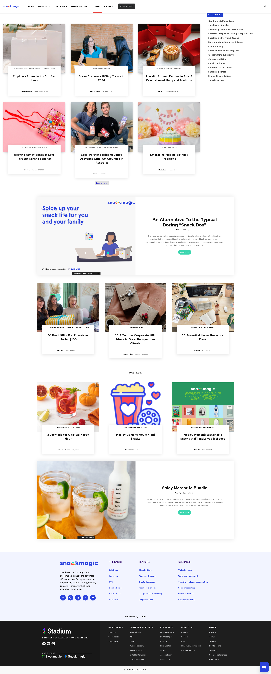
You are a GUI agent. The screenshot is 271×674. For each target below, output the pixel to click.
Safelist (212, 641)
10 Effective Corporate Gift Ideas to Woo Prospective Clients (135, 339)
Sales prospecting (186, 588)
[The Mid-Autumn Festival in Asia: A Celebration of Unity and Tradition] (169, 48)
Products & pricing (147, 588)
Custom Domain (137, 659)
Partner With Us (188, 650)
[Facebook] (63, 597)
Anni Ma (60, 350)
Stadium (112, 632)
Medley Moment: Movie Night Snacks (135, 437)
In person (113, 576)
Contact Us (114, 600)
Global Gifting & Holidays (169, 69)
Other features (79, 6)
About (107, 6)
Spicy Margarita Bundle (184, 488)
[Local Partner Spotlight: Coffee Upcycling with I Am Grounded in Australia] (101, 127)
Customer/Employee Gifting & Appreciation (34, 69)
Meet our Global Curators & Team (101, 147)
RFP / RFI (164, 641)
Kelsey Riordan (26, 92)
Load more (100, 183)
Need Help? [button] (214, 659)
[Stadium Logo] (57, 631)
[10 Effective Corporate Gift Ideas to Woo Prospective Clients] (135, 307)
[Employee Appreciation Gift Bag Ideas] (34, 48)
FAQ (111, 582)
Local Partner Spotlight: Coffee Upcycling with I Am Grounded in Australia (101, 159)
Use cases (60, 6)
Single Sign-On (136, 650)
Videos (163, 650)
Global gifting (145, 570)
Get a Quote (115, 594)
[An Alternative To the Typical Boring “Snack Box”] (86, 236)
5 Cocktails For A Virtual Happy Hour (68, 437)
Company (185, 632)
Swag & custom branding (150, 594)
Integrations (135, 632)
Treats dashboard (147, 582)
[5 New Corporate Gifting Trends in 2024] (101, 48)
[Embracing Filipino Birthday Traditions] (169, 127)
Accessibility (166, 655)
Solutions (113, 570)
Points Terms (215, 646)
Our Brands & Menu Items (203, 328)
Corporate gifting (186, 600)
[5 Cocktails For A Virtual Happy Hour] (68, 407)
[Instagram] (70, 597)
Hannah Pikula (95, 92)
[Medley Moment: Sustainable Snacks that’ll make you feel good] (203, 407)
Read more (184, 252)
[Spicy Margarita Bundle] (86, 500)
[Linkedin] (78, 597)
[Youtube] (93, 597)
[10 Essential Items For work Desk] (203, 307)
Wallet (132, 641)
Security (213, 650)
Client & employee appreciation (193, 582)
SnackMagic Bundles (86, 538)
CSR (183, 641)
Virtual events (185, 570)
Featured (43, 6)
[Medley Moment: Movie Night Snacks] (135, 407)
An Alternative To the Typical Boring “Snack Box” (184, 222)
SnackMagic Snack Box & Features (86, 274)
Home (31, 6)
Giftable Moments (138, 655)
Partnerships (166, 637)
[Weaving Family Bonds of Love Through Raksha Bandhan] (34, 127)
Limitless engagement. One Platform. (65, 638)
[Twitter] (85, 597)
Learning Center (167, 632)
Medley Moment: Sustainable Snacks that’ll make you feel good (202, 437)
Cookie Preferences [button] (218, 655)
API (131, 637)
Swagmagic (113, 641)
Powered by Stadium (136, 670)
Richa (178, 230)
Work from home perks (188, 576)
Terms (212, 637)
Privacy (212, 632)
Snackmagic (113, 637)
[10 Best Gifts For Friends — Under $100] (68, 307)
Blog (97, 6)
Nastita (160, 92)
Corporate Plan (146, 600)
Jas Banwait (129, 450)
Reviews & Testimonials (191, 646)
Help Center (165, 646)
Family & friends (186, 594)
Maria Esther (163, 170)
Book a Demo (115, 588)
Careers (184, 637)
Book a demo (126, 6)
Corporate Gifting (101, 69)
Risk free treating (147, 576)
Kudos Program (137, 646)
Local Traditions (169, 147)
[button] (264, 6)
